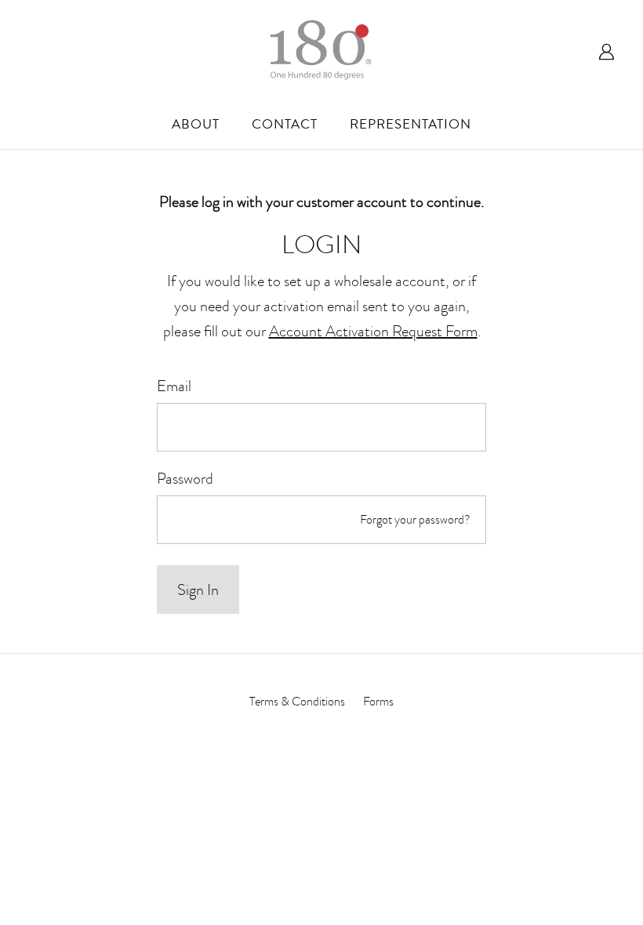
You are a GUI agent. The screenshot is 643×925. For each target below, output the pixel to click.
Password (185, 478)
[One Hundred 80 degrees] (321, 50)
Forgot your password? (415, 519)
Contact (285, 124)
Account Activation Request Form (373, 331)
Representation (410, 124)
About (196, 124)
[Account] (602, 50)
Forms (378, 701)
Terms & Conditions (297, 701)
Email (174, 386)
